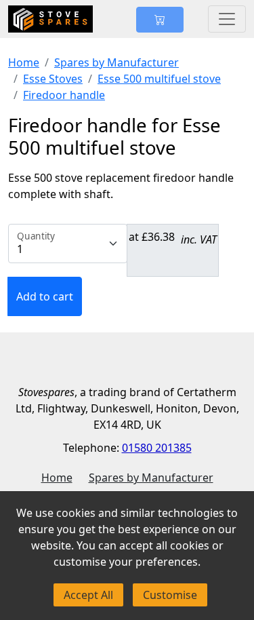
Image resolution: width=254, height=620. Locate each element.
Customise (170, 594)
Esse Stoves (53, 78)
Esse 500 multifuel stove (159, 78)
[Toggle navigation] (227, 19)
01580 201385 (157, 447)
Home (23, 62)
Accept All (88, 594)
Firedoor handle (64, 95)
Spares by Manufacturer (116, 62)
